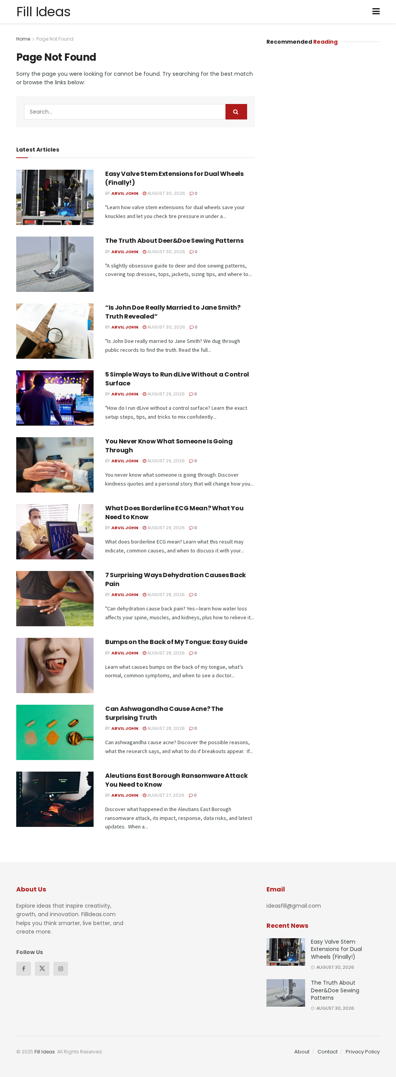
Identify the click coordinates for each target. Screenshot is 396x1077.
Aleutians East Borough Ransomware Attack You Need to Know (176, 780)
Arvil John (124, 193)
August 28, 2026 (165, 594)
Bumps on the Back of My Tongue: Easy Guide (176, 641)
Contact (327, 1051)
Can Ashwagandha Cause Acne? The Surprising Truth (164, 713)
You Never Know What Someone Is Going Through (168, 445)
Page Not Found (54, 39)
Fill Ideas (43, 11)
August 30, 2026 (165, 193)
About (301, 1051)
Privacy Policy (363, 1051)
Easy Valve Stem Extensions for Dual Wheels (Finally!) (174, 178)
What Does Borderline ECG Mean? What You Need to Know (174, 512)
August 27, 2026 (165, 795)
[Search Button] (236, 111)
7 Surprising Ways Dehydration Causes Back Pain (175, 579)
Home (23, 39)
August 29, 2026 (165, 394)
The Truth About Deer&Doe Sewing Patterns (174, 240)
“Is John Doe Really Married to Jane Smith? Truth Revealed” (173, 311)
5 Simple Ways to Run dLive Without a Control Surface (177, 378)
